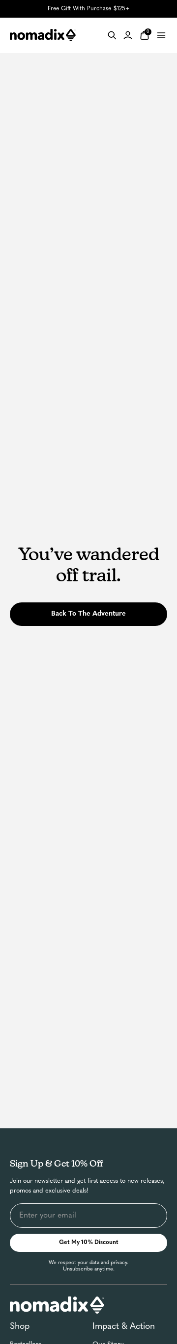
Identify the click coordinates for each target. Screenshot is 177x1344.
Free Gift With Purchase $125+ (88, 9)
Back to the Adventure (88, 614)
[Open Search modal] (112, 35)
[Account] (128, 35)
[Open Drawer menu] (161, 35)
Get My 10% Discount (88, 1242)
